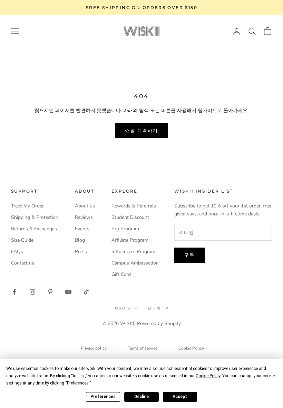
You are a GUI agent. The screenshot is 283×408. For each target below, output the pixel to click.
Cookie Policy (191, 348)
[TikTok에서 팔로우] (86, 291)
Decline (141, 396)
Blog (80, 240)
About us (85, 206)
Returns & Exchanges (34, 228)
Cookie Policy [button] (208, 375)
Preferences (103, 396)
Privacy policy (94, 348)
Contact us (22, 263)
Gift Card (121, 274)
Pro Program (125, 228)
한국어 (154, 308)
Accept (180, 396)
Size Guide (22, 240)
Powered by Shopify (159, 323)
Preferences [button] (78, 383)
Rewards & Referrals (133, 206)
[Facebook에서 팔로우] (14, 291)
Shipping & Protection (34, 217)
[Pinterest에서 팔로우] (50, 291)
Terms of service (142, 348)
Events (82, 228)
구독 (189, 255)
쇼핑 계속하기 (141, 130)
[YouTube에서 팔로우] (68, 291)
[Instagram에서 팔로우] (32, 291)
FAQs (17, 251)
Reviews (84, 217)
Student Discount (130, 217)
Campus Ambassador (134, 263)
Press (81, 251)
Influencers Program (133, 251)
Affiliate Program (129, 240)
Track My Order (27, 206)
